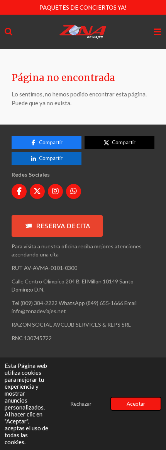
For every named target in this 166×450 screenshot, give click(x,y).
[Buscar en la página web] (8, 32)
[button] (57, 226)
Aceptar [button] (136, 404)
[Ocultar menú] (157, 32)
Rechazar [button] (80, 404)
